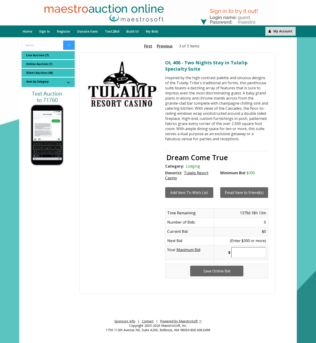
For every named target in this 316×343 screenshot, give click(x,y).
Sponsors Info (124, 321)
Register (63, 31)
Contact (148, 321)
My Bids (152, 31)
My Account (282, 31)
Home (27, 31)
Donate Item (87, 31)
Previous (165, 46)
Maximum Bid (188, 249)
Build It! (132, 31)
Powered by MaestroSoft (179, 321)
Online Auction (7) (39, 64)
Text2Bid (112, 31)
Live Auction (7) (37, 55)
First (148, 46)
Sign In (44, 31)
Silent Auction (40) (39, 73)
